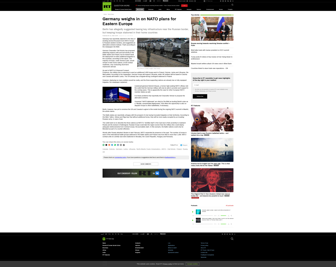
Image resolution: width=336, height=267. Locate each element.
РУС (111, 1)
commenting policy (120, 157)
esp (106, 234)
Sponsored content (173, 252)
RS (120, 1)
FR (117, 1)
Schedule (170, 250)
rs (118, 234)
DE (114, 1)
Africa (168, 9)
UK (104, 152)
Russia (185, 149)
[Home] (107, 6)
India (160, 9)
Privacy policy (204, 245)
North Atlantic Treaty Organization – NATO (151, 149)
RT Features (178, 9)
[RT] (138, 1)
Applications (171, 245)
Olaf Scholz (171, 149)
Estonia (112, 149)
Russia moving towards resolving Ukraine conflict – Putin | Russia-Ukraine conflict (158, 5)
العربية (104, 1)
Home (105, 14)
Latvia (125, 149)
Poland (179, 149)
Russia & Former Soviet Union (123, 9)
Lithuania (132, 149)
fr (115, 234)
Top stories (195, 15)
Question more (122, 6)
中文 (123, 1)
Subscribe (200, 96)
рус (109, 234)
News (104, 243)
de (113, 234)
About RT (203, 247)
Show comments (146, 164)
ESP (108, 1)
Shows (221, 9)
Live (169, 243)
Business (150, 9)
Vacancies (203, 257)
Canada (105, 149)
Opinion (199, 9)
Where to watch (172, 247)
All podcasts (229, 205)
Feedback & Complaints (207, 255)
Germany (119, 149)
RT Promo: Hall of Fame (207, 250)
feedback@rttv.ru (170, 157)
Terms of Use (204, 243)
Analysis (189, 9)
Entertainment (210, 9)
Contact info (204, 252)
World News (140, 9)
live (184, 5)
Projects (230, 9)
